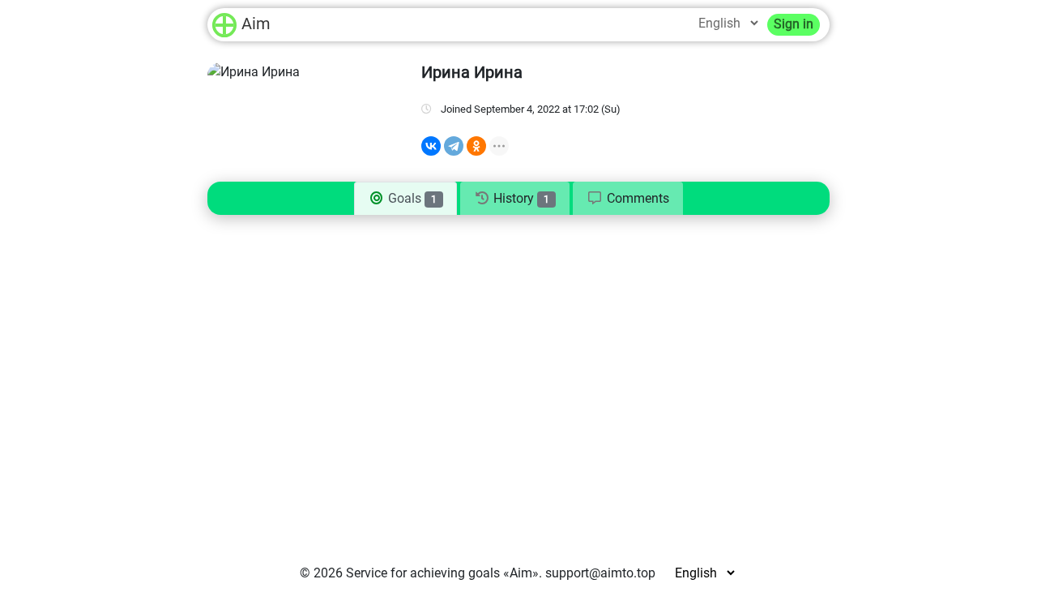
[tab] (628, 199)
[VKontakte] (431, 146)
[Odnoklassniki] (476, 146)
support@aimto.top (600, 573)
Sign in (793, 24)
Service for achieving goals (423, 573)
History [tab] (519, 198)
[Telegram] (453, 146)
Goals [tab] (411, 198)
